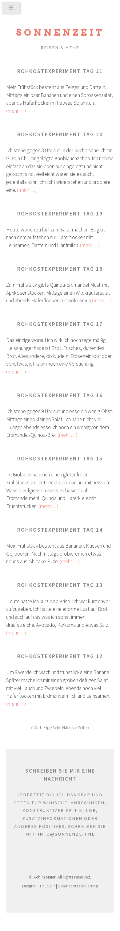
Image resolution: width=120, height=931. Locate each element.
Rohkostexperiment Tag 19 (60, 213)
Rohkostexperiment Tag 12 (60, 656)
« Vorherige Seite (46, 727)
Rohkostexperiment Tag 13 (60, 585)
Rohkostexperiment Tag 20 (60, 134)
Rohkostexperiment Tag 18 (60, 269)
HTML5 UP (46, 886)
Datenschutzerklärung (78, 886)
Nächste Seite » (75, 727)
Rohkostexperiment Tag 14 (60, 529)
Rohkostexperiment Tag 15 (60, 458)
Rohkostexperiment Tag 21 (60, 71)
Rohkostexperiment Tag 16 (60, 395)
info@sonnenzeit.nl (66, 834)
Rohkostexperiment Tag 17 (60, 324)
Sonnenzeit (60, 32)
